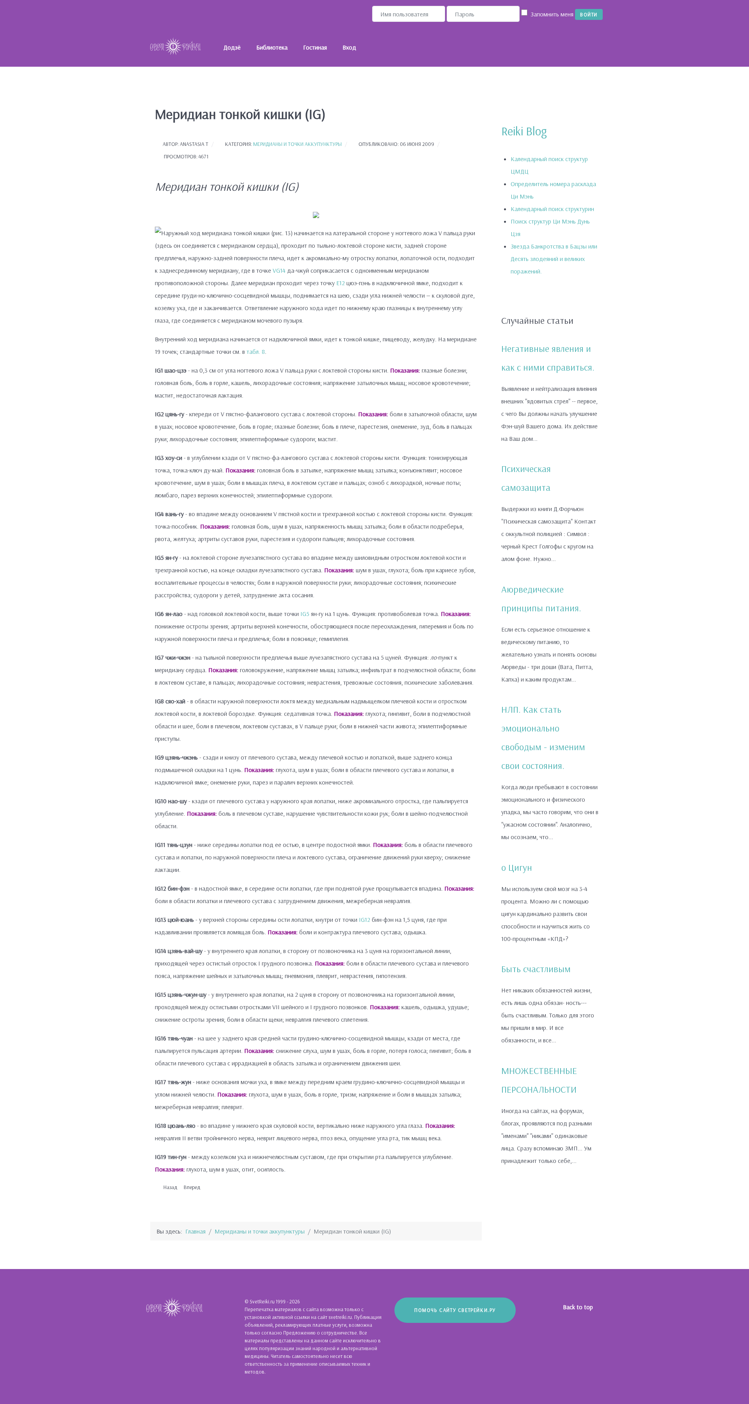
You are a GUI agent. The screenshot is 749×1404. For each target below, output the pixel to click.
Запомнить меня (552, 14)
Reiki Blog (524, 131)
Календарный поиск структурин (552, 209)
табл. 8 (256, 351)
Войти (589, 14)
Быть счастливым (536, 968)
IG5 (304, 614)
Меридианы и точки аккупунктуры (297, 143)
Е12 (340, 283)
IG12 (364, 919)
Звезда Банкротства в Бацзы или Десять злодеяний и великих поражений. (554, 258)
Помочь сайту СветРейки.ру (455, 1310)
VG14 (279, 270)
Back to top (579, 1307)
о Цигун (516, 867)
